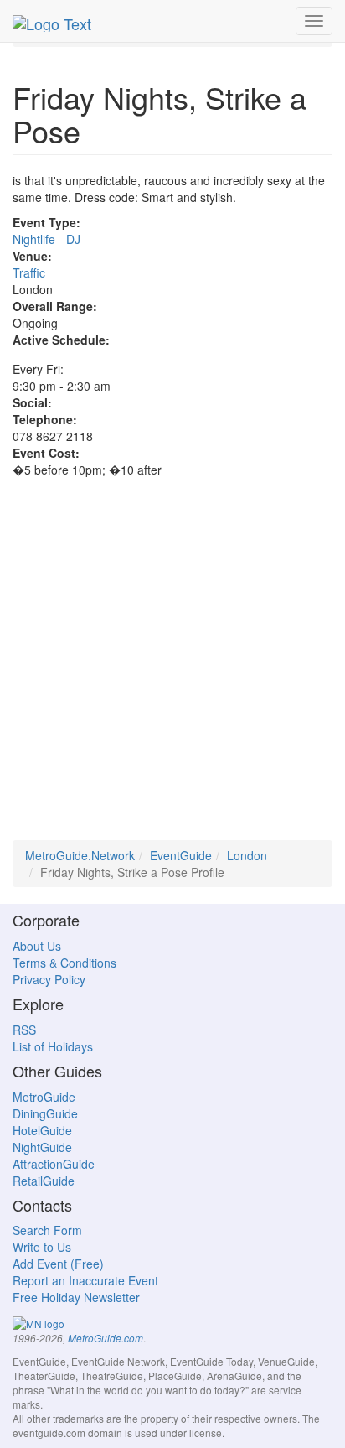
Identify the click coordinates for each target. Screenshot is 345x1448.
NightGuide (42, 1147)
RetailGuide (44, 1180)
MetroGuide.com (105, 1338)
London (247, 855)
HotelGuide (42, 1130)
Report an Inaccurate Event (85, 1280)
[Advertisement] (172, 667)
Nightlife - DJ (46, 239)
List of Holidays (53, 1046)
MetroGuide (44, 1096)
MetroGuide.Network (80, 855)
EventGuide (181, 855)
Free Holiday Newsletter (76, 1297)
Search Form (47, 1230)
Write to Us (42, 1246)
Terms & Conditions (64, 962)
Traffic (29, 272)
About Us (37, 945)
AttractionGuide (54, 1163)
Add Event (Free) (58, 1263)
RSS (24, 1029)
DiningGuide (45, 1113)
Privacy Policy (49, 979)
